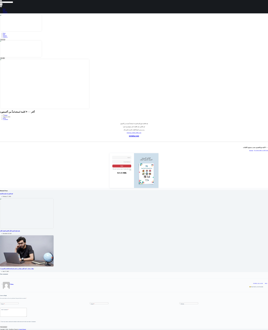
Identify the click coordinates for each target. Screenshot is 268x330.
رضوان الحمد (11, 284)
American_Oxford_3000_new (134, 132)
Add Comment (4, 309)
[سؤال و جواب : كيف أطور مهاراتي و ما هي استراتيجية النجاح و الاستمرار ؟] (27, 250)
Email (92, 304)
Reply (266, 283)
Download (251, 150)
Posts (4, 34)
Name (3, 304)
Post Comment (4, 326)
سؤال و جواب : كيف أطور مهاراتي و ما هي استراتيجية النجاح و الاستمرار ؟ (17, 268)
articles (4, 118)
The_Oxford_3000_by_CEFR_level (261, 150)
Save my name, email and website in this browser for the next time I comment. (18, 321)
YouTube (5, 35)
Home (4, 33)
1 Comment (5, 119)
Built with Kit (121, 173)
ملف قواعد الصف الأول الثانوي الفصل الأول (10, 230)
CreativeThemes (22, 329)
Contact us (5, 37)
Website (182, 304)
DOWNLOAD (134, 136)
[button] (146, 174)
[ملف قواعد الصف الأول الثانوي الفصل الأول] (27, 213)
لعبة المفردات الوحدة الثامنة (6, 193)
